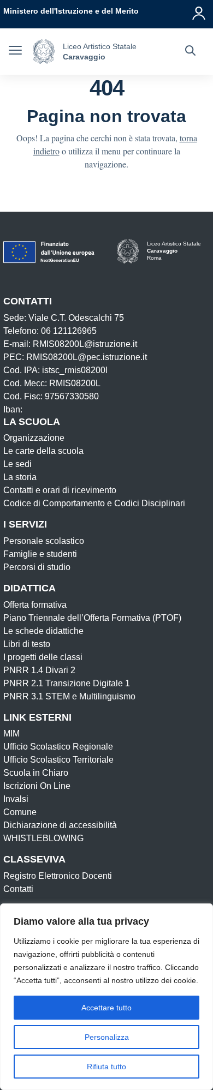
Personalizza (107, 1037)
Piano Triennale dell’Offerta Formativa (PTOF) (92, 617)
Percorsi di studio (36, 567)
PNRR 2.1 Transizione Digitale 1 (66, 683)
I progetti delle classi (42, 657)
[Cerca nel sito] (190, 52)
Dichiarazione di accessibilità (60, 825)
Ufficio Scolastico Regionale (58, 746)
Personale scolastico (43, 541)
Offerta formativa (35, 604)
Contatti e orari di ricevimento (59, 490)
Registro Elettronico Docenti (57, 876)
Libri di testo (26, 644)
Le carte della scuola (43, 451)
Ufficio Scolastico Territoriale (58, 759)
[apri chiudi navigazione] (15, 51)
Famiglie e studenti (40, 554)
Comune (20, 812)
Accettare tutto (106, 1007)
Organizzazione (33, 437)
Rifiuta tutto (106, 1066)
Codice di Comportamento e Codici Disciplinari (94, 503)
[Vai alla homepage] (44, 51)
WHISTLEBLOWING (43, 838)
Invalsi (15, 799)
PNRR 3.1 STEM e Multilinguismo (69, 696)
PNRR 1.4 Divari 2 (39, 670)
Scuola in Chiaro (35, 772)
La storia (20, 477)
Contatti (18, 889)
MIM (11, 733)
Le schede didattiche (43, 631)
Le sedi (17, 464)
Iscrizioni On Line (36, 785)
